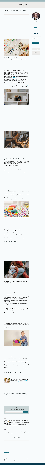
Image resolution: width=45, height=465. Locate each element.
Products (41, 4)
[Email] (11, 401)
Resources (5, 460)
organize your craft (8, 192)
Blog (38, 4)
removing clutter (14, 77)
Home (2, 4)
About (5, 4)
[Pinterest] (42, 0)
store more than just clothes (23, 197)
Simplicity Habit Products (35, 42)
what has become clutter (19, 362)
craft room (18, 173)
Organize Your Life (36, 49)
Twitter (18, 381)
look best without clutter (17, 176)
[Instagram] (41, 0)
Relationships (35, 52)
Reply (27, 429)
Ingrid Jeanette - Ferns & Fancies (11, 429)
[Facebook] (40, 0)
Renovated (25, 380)
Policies (15, 460)
